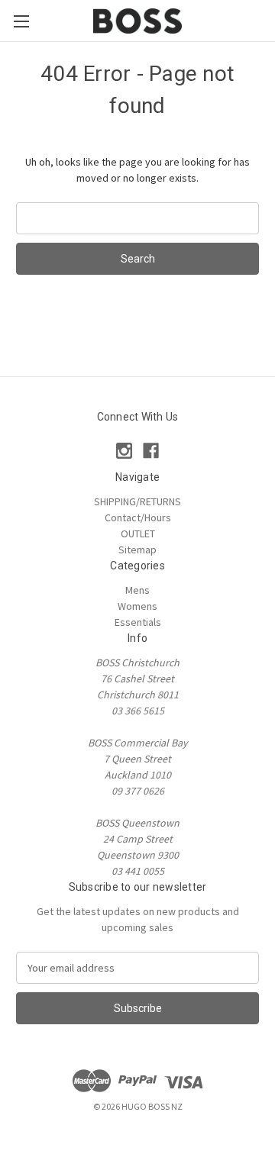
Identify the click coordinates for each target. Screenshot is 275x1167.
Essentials (138, 622)
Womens (137, 606)
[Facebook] (151, 451)
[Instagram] (124, 451)
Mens (137, 590)
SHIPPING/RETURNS (137, 501)
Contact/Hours (138, 517)
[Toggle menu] (21, 21)
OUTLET (138, 533)
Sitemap (137, 549)
